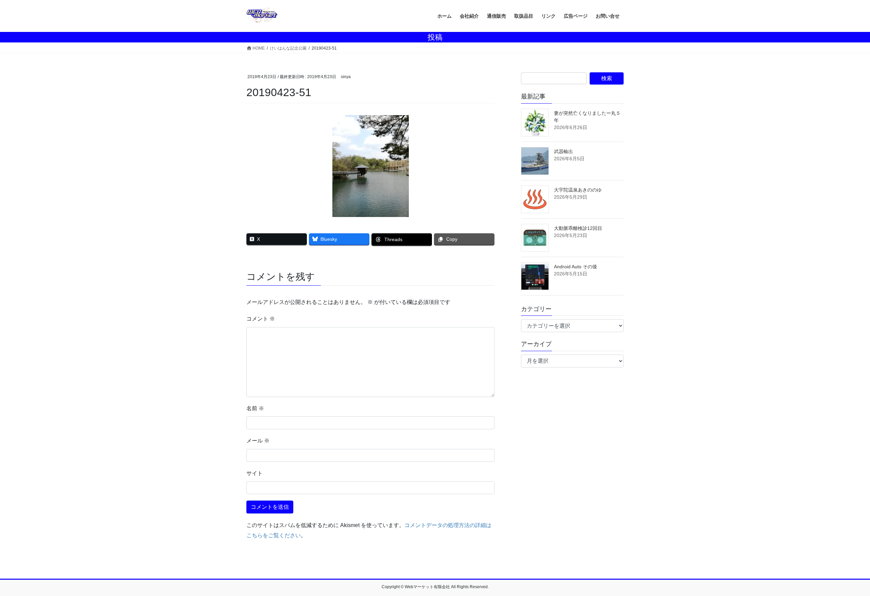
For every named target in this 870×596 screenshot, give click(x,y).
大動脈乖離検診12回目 (578, 228)
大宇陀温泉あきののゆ (578, 190)
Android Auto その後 (575, 266)
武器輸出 (563, 151)
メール (257, 441)
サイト (254, 473)
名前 (255, 408)
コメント (260, 319)
